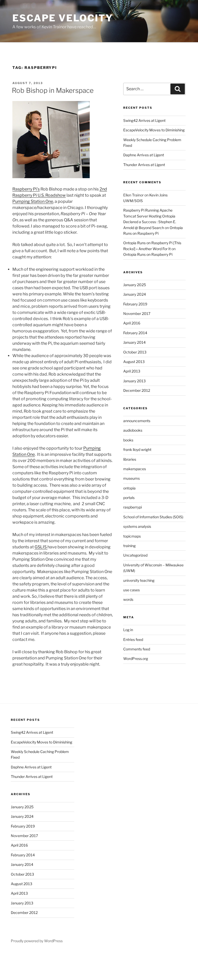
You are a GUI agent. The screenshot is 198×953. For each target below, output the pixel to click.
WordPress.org (135, 658)
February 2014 (135, 333)
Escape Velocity (62, 18)
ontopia (129, 488)
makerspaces (134, 469)
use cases (131, 590)
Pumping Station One (32, 201)
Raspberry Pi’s (26, 189)
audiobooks (132, 430)
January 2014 (134, 342)
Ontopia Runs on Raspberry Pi (147, 254)
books (128, 440)
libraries (129, 459)
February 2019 (135, 304)
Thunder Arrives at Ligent (144, 164)
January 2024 (134, 294)
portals (129, 497)
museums (131, 478)
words (128, 599)
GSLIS (41, 546)
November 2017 (136, 313)
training (129, 545)
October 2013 (134, 352)
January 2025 (134, 285)
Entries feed (133, 639)
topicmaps (132, 536)
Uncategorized (135, 555)
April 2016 (131, 323)
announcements (136, 421)
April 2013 (131, 371)
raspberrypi (132, 507)
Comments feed (136, 649)
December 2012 (136, 390)
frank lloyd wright (137, 449)
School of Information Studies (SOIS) (153, 517)
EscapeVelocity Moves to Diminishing (154, 130)
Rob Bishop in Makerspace (53, 90)
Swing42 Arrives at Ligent (144, 120)
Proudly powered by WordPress (37, 941)
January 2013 (134, 381)
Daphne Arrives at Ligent (143, 155)
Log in (128, 630)
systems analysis (137, 526)
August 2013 (134, 361)
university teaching (138, 580)
